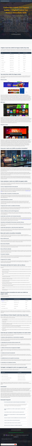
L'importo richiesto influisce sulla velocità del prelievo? (12, 420)
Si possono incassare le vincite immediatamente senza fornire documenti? (15, 417)
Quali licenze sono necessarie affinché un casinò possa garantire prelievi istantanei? (14, 415)
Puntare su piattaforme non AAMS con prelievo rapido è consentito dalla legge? (14, 409)
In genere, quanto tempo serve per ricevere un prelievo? (12, 422)
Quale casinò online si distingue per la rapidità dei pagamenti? (13, 425)
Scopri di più (12, 444)
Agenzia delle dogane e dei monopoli (26, 219)
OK (15, 444)
